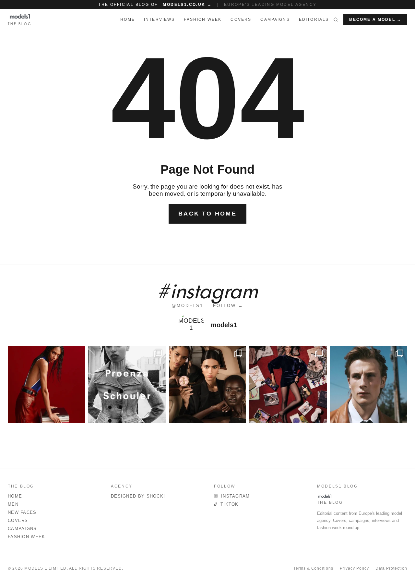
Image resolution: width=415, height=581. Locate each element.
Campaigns (275, 19)
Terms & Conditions (313, 568)
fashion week (202, 19)
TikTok (229, 504)
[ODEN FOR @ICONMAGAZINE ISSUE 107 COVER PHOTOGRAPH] (368, 384)
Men (13, 504)
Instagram (235, 496)
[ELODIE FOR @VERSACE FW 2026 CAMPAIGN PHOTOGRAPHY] (46, 384)
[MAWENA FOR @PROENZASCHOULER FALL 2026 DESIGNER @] (126, 384)
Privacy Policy (354, 568)
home (127, 19)
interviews (159, 19)
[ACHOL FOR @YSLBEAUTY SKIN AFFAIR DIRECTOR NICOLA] (207, 384)
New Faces (22, 512)
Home (15, 496)
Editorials (314, 19)
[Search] (335, 19)
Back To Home (207, 213)
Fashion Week (26, 536)
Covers (241, 19)
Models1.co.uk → (187, 4)
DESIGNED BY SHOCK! (138, 496)
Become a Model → (375, 19)
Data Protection (391, 568)
